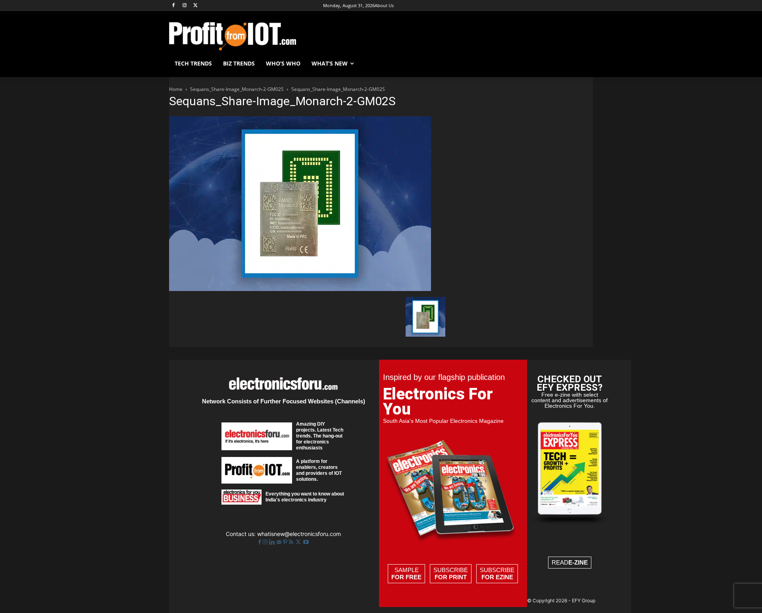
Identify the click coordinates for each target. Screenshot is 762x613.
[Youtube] (306, 542)
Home (176, 89)
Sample (406, 573)
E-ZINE (578, 562)
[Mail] (280, 542)
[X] (195, 5)
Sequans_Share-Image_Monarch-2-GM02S (237, 89)
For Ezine (497, 577)
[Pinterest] (286, 542)
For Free (406, 577)
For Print (451, 577)
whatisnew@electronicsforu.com (299, 533)
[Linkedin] (273, 542)
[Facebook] (173, 5)
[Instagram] (184, 5)
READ (570, 562)
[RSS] (292, 542)
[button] (583, 63)
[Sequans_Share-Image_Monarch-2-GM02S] (300, 288)
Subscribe (450, 573)
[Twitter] (299, 542)
